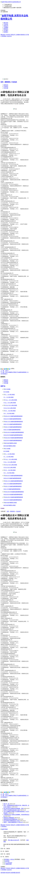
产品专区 (5, 24)
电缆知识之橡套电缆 (8, 817)
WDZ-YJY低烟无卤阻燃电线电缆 (11, 429)
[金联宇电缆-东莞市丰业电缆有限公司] (11, 1)
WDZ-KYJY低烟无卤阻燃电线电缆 (12, 418)
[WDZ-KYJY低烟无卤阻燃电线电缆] (12, 416)
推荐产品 (3, 386)
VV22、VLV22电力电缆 (9, 402)
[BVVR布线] (6, 389)
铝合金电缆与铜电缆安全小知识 (11, 820)
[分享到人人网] (6, 369)
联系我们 (5, 32)
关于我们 (5, 30)
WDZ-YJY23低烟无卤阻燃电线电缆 (12, 424)
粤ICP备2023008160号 (13, 840)
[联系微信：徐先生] (8, 859)
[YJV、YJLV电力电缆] (9, 410)
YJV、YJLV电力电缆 (8, 413)
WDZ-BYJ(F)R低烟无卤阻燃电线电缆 (12, 435)
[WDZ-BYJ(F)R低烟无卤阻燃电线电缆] (13, 432)
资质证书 (5, 25)
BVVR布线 (6, 391)
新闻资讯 (5, 28)
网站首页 (5, 22)
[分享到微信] (8, 369)
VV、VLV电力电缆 (8, 397)
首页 (2, 82)
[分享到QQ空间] (1, 369)
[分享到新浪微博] (2, 369)
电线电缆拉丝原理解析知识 (10, 819)
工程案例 (5, 27)
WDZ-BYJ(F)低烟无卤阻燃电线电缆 (12, 440)
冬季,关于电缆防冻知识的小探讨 (11, 810)
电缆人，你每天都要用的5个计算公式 (13, 822)
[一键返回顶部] (7, 864)
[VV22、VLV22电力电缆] (10, 400)
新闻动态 (5, 85)
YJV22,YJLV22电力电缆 (9, 408)
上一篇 (5, 370)
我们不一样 (6, 803)
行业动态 (14, 82)
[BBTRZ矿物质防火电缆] (10, 443)
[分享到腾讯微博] (4, 369)
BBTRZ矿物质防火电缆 (9, 445)
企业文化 (9, 36)
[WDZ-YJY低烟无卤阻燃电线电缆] (12, 427)
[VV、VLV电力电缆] (9, 394)
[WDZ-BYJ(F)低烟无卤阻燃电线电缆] (13, 437)
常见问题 (5, 88)
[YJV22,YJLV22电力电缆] (10, 405)
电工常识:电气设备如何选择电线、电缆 (13, 808)
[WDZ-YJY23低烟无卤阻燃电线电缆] (13, 421)
